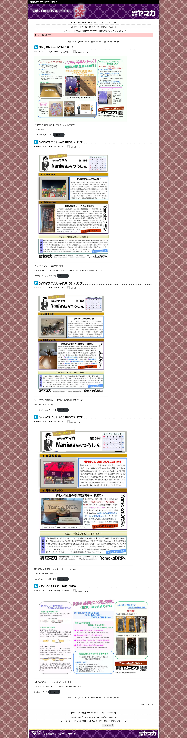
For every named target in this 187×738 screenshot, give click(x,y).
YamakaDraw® (91, 31)
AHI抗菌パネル (77, 27)
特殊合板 (110, 27)
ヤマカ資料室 (80, 31)
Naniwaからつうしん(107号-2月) (45, 410)
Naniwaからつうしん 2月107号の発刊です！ (62, 282)
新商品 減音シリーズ (118, 31)
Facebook (111, 22)
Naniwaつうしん (92, 22)
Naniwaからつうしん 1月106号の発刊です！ (62, 417)
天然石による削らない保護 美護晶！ (58, 586)
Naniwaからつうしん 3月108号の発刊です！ (62, 141)
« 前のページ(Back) (75, 42)
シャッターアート (67, 31)
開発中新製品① (104, 31)
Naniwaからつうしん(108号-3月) (45, 276)
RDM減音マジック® (92, 27)
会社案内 (81, 22)
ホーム (74, 22)
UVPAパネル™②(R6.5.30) (43, 135)
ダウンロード (58, 135)
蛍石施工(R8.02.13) (40, 692)
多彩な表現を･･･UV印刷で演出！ (56, 47)
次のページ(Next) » (111, 42)
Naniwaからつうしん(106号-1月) (45, 579)
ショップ (103, 22)
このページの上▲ (146, 704)
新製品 (103, 27)
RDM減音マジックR (92, 717)
